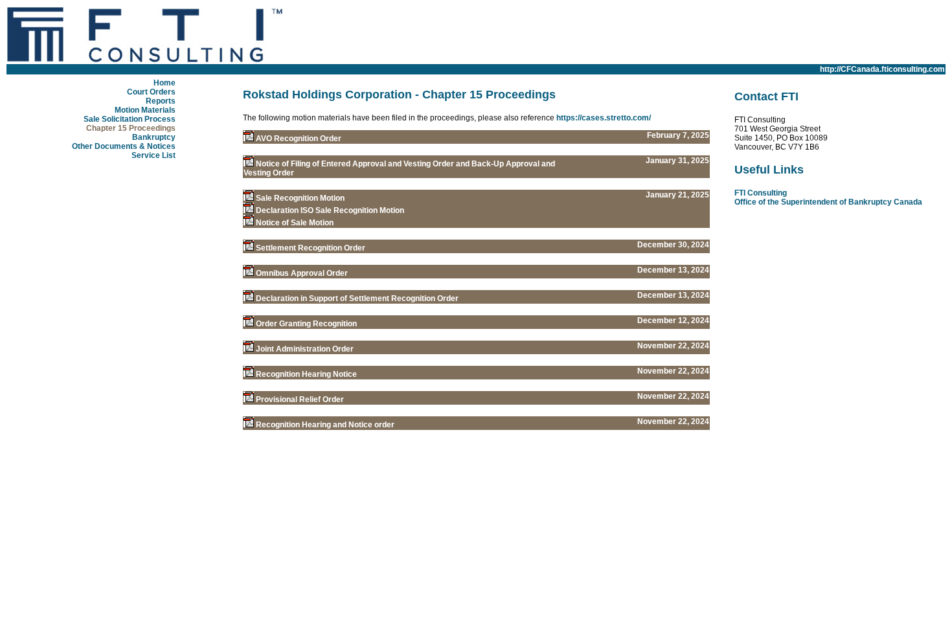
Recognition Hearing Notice (306, 374)
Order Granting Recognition (306, 323)
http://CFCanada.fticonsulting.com (882, 69)
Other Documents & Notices (124, 146)
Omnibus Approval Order (302, 273)
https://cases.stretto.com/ (603, 117)
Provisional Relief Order (300, 399)
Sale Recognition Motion (300, 198)
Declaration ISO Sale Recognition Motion (330, 210)
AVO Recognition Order (298, 138)
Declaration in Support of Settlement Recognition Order (357, 298)
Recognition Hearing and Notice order (325, 424)
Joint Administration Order (305, 349)
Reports (161, 101)
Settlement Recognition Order (310, 248)
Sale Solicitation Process (130, 119)
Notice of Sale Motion (295, 222)
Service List (153, 155)
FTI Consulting (760, 192)
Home (164, 82)
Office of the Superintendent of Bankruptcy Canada (828, 202)
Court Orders (151, 91)
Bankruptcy (154, 137)
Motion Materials (145, 110)
